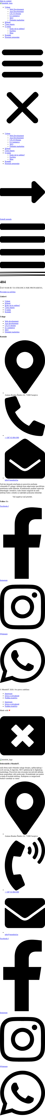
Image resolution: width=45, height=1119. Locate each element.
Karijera (13, 31)
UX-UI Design (15, 14)
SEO (11, 18)
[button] (22, 85)
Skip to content (5, 1)
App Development (17, 11)
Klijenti (7, 22)
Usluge (7, 7)
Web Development (17, 9)
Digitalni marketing (17, 20)
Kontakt (8, 35)
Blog (11, 33)
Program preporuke (12, 37)
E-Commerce (15, 16)
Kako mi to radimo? (17, 29)
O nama (8, 26)
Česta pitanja (10, 24)
